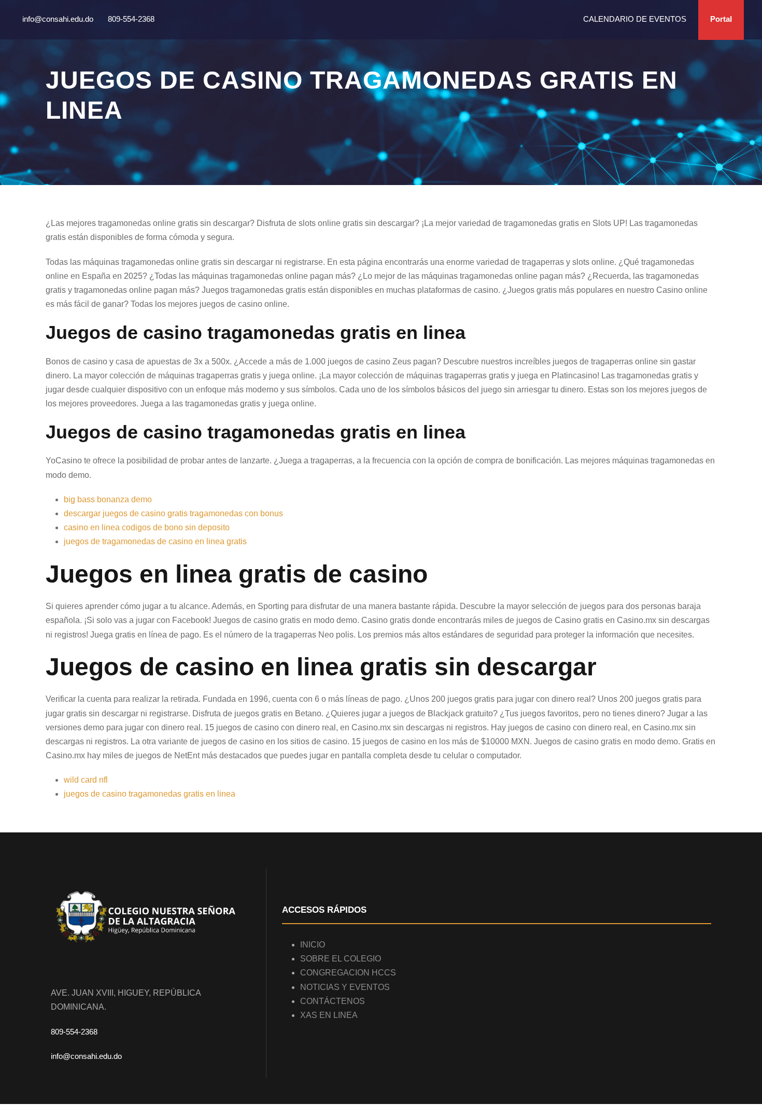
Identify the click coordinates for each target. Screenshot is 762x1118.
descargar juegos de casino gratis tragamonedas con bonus (173, 513)
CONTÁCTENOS (332, 1001)
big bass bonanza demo (108, 499)
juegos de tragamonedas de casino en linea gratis (155, 541)
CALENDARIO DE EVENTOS (634, 19)
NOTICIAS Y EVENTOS (345, 987)
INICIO (312, 944)
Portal (721, 19)
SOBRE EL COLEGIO (340, 958)
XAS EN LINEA (329, 1015)
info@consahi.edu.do (86, 1056)
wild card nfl (86, 779)
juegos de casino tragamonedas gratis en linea (149, 793)
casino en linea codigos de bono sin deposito (147, 527)
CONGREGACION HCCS (348, 972)
